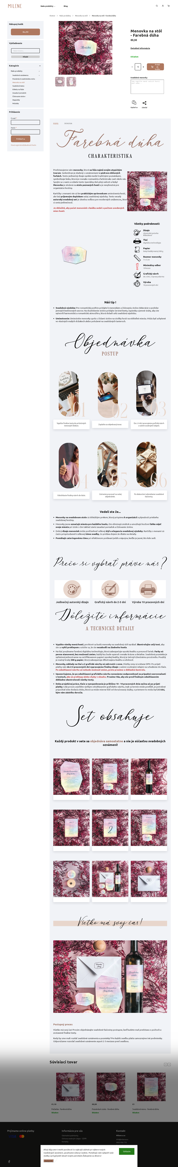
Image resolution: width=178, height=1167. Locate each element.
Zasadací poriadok (19, 93)
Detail (84, 1106)
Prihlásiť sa (20, 139)
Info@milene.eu (122, 1139)
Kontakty (65, 1141)
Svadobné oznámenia (20, 75)
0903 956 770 (121, 1142)
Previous (166, 1064)
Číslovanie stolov (18, 96)
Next (170, 1064)
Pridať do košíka (157, 66)
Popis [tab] (55, 123)
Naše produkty (16, 71)
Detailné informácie (140, 48)
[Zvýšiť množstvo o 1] (143, 67)
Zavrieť (155, 114)
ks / (25, 32)
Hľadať (25, 57)
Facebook (119, 1145)
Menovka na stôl (18, 82)
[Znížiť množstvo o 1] (132, 67)
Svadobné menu (18, 86)
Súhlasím (127, 1151)
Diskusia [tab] (68, 123)
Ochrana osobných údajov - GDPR (74, 1138)
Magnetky (16, 100)
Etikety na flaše (18, 89)
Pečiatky (15, 103)
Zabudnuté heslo (29, 145)
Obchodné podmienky (70, 1135)
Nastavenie (48, 1161)
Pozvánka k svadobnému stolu (23, 79)
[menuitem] (50, 6)
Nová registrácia (17, 145)
